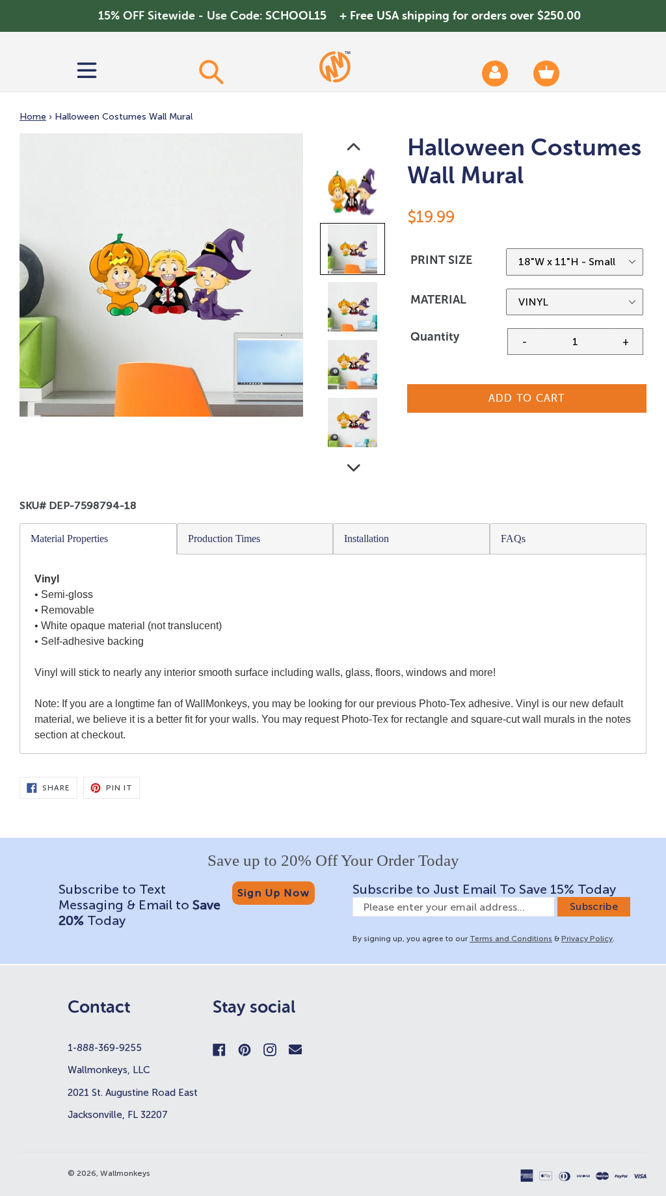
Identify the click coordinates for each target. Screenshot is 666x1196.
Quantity (434, 337)
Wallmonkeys (125, 1173)
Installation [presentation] (366, 538)
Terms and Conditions (511, 938)
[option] (353, 194)
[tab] (98, 538)
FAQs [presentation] (513, 538)
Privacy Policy (587, 938)
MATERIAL (438, 299)
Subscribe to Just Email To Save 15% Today (484, 889)
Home (33, 116)
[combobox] (210, 71)
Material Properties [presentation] (69, 538)
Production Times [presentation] (224, 538)
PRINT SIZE (441, 260)
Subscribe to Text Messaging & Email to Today (139, 904)
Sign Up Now (273, 893)
